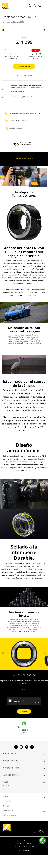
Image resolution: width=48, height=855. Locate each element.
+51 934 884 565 (24, 733)
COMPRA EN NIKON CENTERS (24, 76)
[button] (4, 30)
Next (45, 654)
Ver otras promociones (17, 91)
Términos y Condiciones (24, 843)
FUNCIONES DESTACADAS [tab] (24, 158)
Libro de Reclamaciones (24, 841)
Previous (3, 654)
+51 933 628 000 (24, 730)
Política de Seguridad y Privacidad (24, 846)
